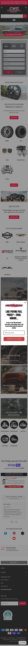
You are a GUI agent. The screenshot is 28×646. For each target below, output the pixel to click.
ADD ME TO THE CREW (14, 339)
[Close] (25, 302)
